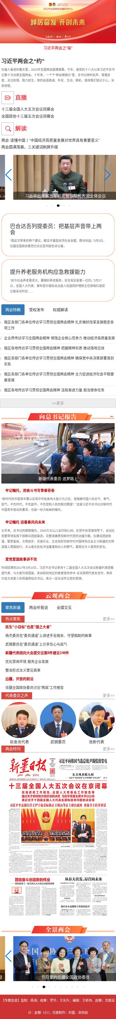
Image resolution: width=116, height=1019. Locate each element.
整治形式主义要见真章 (22, 670)
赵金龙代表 (19, 742)
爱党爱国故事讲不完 (21, 559)
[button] (47, 205)
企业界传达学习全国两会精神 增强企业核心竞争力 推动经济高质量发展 (59, 338)
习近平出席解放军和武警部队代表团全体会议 (61, 196)
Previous (6, 239)
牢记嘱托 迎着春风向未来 (25, 522)
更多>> (109, 619)
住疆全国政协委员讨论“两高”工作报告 (34, 687)
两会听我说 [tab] (38, 607)
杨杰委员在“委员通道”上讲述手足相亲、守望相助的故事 (48, 635)
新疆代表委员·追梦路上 (58, 478)
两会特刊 (13, 749)
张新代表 (96, 742)
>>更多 (58, 403)
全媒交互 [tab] (64, 607)
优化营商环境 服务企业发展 (27, 661)
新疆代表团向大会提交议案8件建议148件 (37, 653)
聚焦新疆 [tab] (13, 607)
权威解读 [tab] (60, 310)
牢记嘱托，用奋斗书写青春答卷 (29, 490)
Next (110, 239)
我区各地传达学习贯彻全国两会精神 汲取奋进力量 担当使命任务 (54, 390)
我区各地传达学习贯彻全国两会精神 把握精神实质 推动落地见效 (54, 348)
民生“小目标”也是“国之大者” (28, 627)
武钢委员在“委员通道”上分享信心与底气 (36, 644)
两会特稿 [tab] (13, 310)
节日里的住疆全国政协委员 (61, 977)
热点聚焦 (13, 619)
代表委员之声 (16, 695)
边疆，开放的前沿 (19, 679)
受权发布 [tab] (36, 310)
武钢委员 (58, 742)
